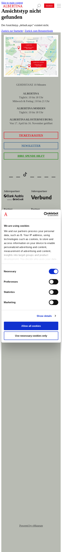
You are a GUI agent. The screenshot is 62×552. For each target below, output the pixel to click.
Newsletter (31, 145)
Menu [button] (58, 4)
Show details (44, 316)
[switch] (53, 281)
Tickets (49, 5)
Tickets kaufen (31, 135)
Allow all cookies (31, 325)
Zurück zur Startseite (12, 30)
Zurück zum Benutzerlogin (39, 30)
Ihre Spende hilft (31, 156)
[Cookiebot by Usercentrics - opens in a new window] (44, 214)
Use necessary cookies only (31, 335)
